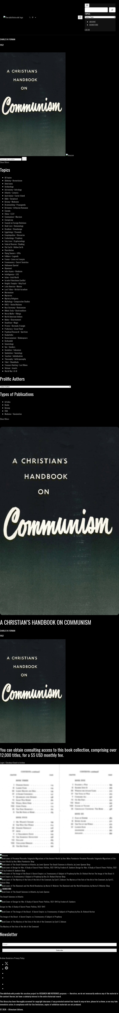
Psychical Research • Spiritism (16, 331)
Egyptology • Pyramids (13, 232)
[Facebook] (1, 50)
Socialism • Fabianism (13, 349)
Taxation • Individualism (14, 356)
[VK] (7, 50)
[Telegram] (9, 50)
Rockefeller (9, 334)
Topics (87, 13)
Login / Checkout (6, 762)
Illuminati (8, 268)
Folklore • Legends (11, 256)
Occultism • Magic (11, 322)
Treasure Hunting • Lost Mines (16, 365)
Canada (7, 210)
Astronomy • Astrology (13, 189)
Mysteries (8, 295)
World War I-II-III (11, 371)
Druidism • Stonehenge (13, 229)
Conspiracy (9, 219)
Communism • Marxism (13, 216)
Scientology (9, 343)
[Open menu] (80, 17)
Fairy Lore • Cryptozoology (15, 241)
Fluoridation (9, 250)
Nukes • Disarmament (13, 319)
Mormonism (9, 292)
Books (7, 404)
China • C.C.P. (9, 213)
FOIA (6, 410)
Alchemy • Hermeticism (13, 180)
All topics (8, 177)
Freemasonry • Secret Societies (16, 262)
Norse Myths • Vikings (13, 313)
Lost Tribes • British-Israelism (16, 289)
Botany (7, 407)
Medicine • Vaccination (13, 413)
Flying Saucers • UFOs (13, 253)
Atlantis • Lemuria (11, 192)
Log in (87, 29)
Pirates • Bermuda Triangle (15, 325)
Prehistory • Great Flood (14, 328)
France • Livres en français (15, 259)
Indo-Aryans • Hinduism (13, 271)
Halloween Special (11, 265)
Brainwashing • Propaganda (15, 204)
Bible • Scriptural (11, 198)
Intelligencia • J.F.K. (12, 274)
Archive (2, 958)
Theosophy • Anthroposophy (15, 359)
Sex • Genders (10, 346)
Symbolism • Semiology (13, 352)
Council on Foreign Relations (15, 222)
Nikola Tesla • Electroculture (15, 310)
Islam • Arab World (12, 277)
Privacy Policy (19, 958)
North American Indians (13, 316)
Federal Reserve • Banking (14, 244)
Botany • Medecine (12, 201)
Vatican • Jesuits (11, 368)
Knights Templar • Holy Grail (15, 283)
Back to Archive (19, 762)
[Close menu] (87, 5)
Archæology (9, 186)
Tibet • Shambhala (12, 362)
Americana (9, 183)
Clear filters (4, 162)
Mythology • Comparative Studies (17, 301)
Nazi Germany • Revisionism (15, 307)
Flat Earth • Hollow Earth (14, 247)
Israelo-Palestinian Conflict (15, 280)
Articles (7, 401)
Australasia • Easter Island (15, 195)
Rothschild (9, 340)
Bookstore (10, 958)
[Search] (112, 9)
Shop (32, 861)
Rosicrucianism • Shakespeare (16, 337)
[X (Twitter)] (4, 50)
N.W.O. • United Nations (13, 304)
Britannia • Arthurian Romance (16, 207)
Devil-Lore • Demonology (14, 225)
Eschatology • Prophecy (13, 238)
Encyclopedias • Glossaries (15, 235)
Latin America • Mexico (13, 286)
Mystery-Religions (11, 298)
